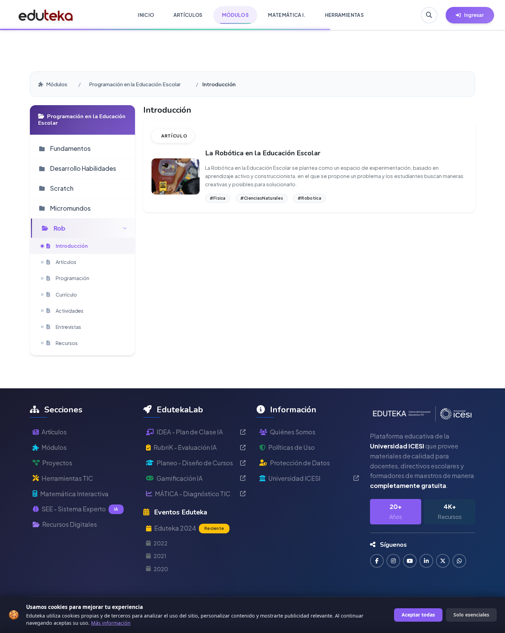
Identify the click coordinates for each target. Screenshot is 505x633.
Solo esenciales (471, 614)
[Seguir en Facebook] (377, 561)
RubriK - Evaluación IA (185, 447)
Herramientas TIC (67, 478)
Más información (111, 623)
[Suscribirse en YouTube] (410, 561)
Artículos (54, 432)
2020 (161, 569)
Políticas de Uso (291, 447)
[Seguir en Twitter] (443, 561)
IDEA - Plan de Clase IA (190, 432)
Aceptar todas (418, 614)
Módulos (56, 84)
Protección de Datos (300, 463)
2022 (161, 543)
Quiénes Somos (292, 432)
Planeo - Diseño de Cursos (195, 463)
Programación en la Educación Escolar (135, 84)
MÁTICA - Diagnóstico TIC (193, 494)
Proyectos (57, 463)
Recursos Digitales (69, 524)
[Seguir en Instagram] (393, 561)
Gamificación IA (180, 478)
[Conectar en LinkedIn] (426, 561)
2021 (160, 556)
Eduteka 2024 (189, 528)
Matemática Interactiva (74, 494)
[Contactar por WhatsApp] (459, 561)
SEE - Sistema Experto (80, 509)
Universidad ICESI (294, 478)
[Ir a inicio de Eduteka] (46, 15)
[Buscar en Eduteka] (429, 15)
